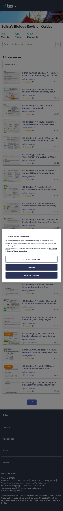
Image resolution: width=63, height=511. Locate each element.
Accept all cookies (31, 275)
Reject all (31, 267)
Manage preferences (31, 259)
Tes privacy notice (20, 251)
